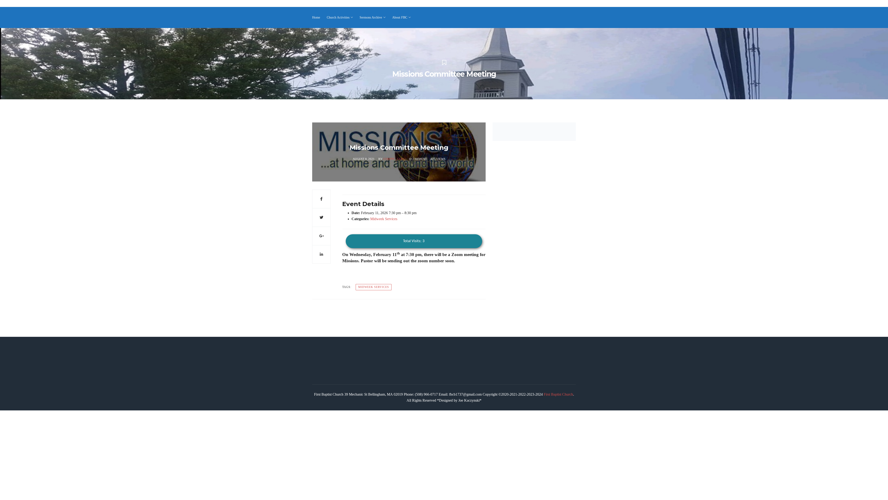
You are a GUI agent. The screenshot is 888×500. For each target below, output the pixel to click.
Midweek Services (383, 219)
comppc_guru (394, 159)
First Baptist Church (558, 394)
